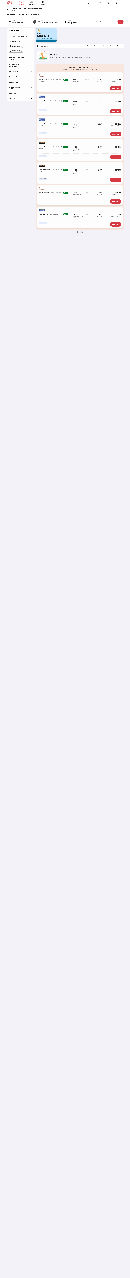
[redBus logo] (9, 3)
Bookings (92, 3)
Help (110, 3)
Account (120, 3)
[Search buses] (120, 22)
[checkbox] (21, 43)
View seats (115, 88)
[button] (34, 22)
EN (102, 3)
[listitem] (43, 110)
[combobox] (21, 21)
